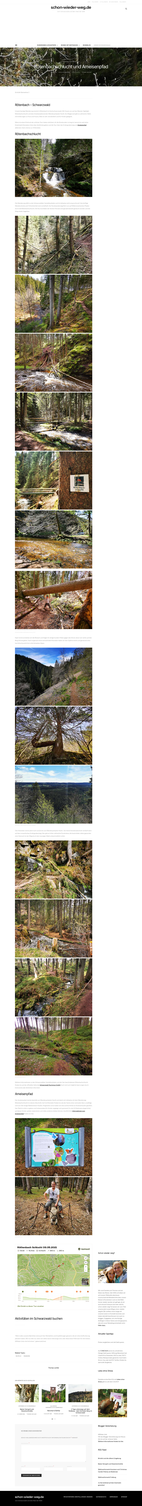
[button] (52, 1419)
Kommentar (24, 1443)
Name (23, 1466)
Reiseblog (87, 45)
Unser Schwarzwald (102, 45)
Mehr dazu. (101, 1325)
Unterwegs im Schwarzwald (71, 61)
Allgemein (53, 1406)
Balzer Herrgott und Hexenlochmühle (27, 1410)
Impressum (114, 1497)
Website (69, 1466)
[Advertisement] (71, 28)
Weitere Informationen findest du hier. (110, 1441)
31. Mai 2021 (75, 1415)
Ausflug (18, 1356)
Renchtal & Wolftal (53, 1411)
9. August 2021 (48, 1413)
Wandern (27, 1356)
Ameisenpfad (82, 125)
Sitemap (124, 1497)
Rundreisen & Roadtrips (46, 45)
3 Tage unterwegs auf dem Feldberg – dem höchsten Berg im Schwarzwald (80, 1411)
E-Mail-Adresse (49, 1466)
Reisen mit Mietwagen (69, 45)
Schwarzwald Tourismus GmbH (50, 1085)
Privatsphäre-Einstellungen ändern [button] (78, 1497)
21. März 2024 (21, 1414)
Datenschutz (101, 1497)
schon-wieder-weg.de (71, 7)
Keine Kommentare (64, 72)
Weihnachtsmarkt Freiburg (107, 1477)
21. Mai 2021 (54, 72)
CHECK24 (104, 1351)
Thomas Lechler (86, 72)
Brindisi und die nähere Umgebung (109, 1458)
